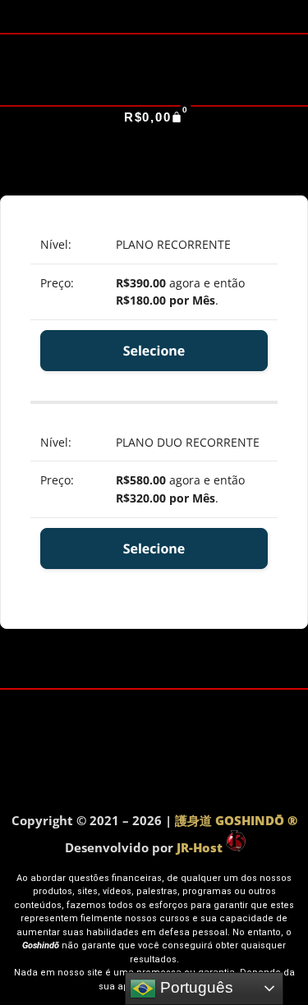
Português (194, 987)
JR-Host (201, 847)
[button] (153, 141)
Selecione (154, 351)
